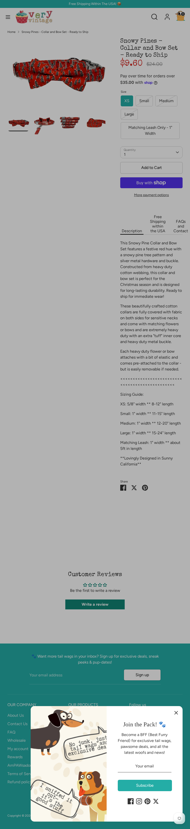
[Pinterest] (147, 801)
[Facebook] (131, 801)
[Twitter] (156, 801)
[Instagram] (139, 801)
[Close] (176, 712)
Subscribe (145, 785)
